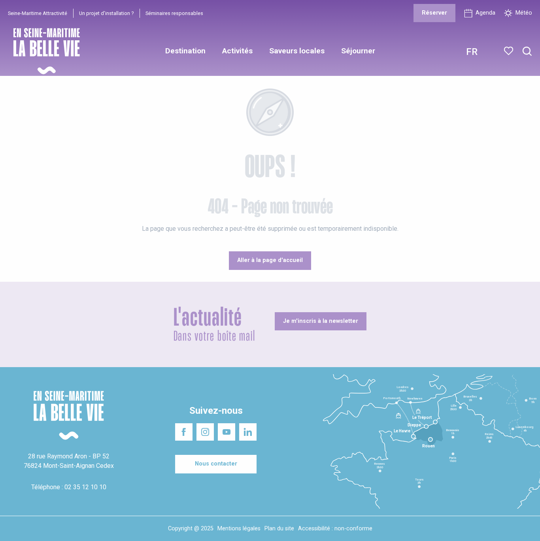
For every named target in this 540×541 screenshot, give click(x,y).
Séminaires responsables (174, 13)
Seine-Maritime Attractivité (37, 13)
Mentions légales (239, 528)
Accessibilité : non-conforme (335, 528)
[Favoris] (509, 51)
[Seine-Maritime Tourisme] (43, 51)
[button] (527, 51)
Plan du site (279, 528)
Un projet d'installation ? (106, 13)
